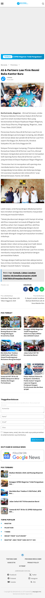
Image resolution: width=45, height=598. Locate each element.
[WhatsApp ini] (41, 289)
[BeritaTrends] (22, 3)
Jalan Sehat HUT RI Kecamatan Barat (31, 354)
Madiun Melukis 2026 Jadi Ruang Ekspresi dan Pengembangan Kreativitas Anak (10, 332)
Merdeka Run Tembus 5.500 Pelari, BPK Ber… (25, 492)
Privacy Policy (33, 563)
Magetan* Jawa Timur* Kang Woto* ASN (20, 540)
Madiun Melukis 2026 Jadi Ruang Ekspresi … (26, 474)
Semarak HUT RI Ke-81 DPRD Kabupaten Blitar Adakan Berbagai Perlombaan (10, 379)
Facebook (13, 575)
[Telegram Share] (36, 289)
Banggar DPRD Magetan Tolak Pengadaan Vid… (26, 483)
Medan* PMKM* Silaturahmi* (15, 536)
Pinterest (13, 578)
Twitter (34, 575)
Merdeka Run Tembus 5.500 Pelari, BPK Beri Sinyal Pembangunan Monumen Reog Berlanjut (11, 356)
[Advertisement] (22, 30)
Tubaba (7, 532)
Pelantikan (8, 528)
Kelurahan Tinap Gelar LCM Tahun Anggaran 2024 (10, 298)
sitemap (22, 566)
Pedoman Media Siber (33, 559)
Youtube (13, 582)
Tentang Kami (11, 559)
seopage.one (36, 592)
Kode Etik (11, 563)
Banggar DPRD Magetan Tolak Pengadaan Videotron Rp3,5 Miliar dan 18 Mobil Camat (33, 332)
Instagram (34, 578)
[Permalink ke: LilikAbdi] (3, 78)
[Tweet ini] (31, 289)
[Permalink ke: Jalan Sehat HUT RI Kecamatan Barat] (34, 345)
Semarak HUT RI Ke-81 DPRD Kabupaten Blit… (25, 511)
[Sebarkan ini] (25, 289)
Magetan (7, 524)
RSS (34, 582)
